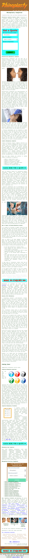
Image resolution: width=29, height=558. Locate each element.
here (25, 528)
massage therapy (21, 510)
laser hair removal (13, 503)
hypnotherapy (4, 504)
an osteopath (5, 510)
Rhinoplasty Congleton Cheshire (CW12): (11, 17)
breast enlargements (20, 512)
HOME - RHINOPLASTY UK (14, 541)
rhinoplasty (15, 22)
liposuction (24, 513)
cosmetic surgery (21, 504)
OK (22, 557)
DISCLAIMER (25, 10)
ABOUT (19, 10)
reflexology (17, 509)
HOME (13, 10)
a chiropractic (10, 513)
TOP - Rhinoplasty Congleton (8, 532)
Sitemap (2, 547)
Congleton (4, 285)
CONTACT (22, 10)
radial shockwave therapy (13, 508)
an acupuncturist (12, 511)
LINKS (16, 10)
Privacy (26, 547)
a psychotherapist (20, 507)
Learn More (16, 557)
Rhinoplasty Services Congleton (10, 461)
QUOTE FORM (8, 439)
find (6, 449)
